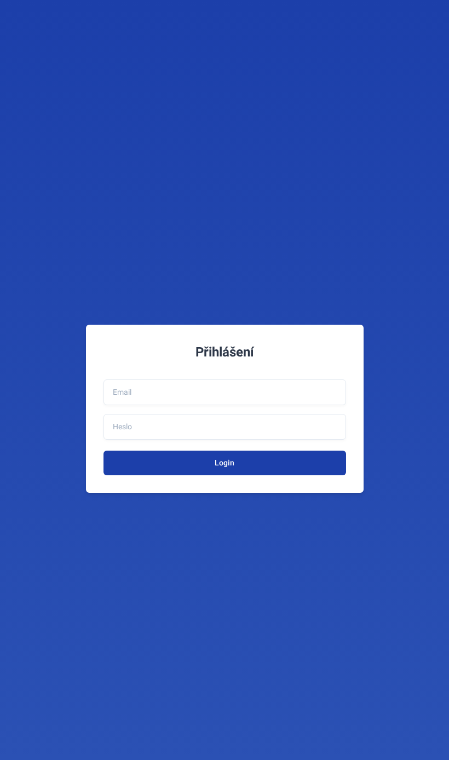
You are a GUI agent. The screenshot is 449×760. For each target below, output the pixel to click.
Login (224, 462)
